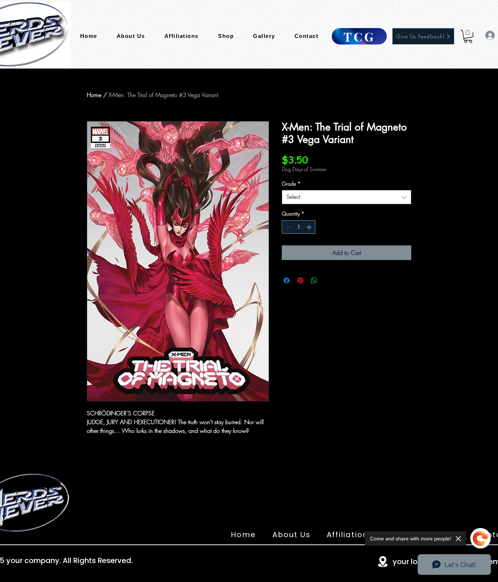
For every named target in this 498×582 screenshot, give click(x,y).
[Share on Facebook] (286, 280)
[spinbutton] (298, 227)
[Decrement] (287, 227)
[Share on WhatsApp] (314, 280)
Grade (291, 183)
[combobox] (346, 197)
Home (94, 95)
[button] (468, 36)
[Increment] (309, 227)
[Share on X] (328, 280)
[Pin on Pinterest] (300, 280)
